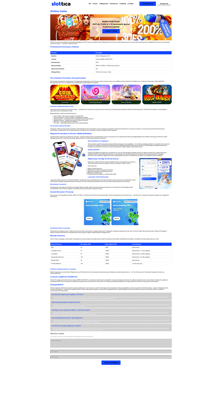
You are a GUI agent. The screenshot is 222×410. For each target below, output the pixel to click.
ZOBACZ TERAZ (111, 31)
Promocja (114, 4)
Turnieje (122, 4)
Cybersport (103, 4)
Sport (95, 4)
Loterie (130, 4)
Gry (90, 4)
